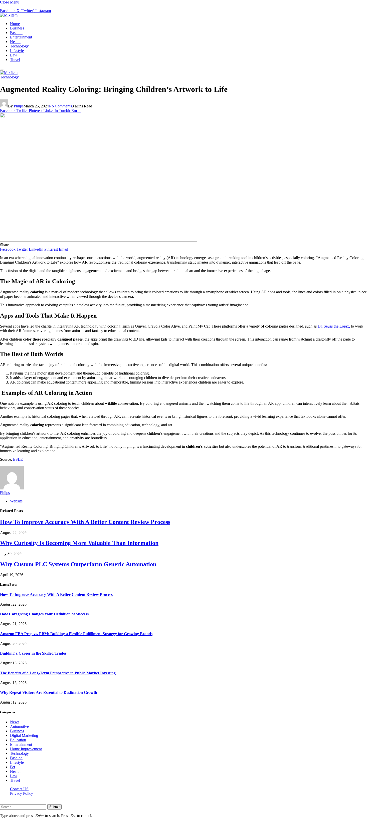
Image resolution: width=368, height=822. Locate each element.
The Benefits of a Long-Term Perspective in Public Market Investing (58, 673)
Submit (54, 807)
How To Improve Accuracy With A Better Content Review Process (85, 522)
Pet (12, 767)
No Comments (60, 106)
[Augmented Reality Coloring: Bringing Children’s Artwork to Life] (98, 240)
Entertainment (21, 37)
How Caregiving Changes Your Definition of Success (44, 614)
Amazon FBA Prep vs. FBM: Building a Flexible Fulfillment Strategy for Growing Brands (76, 634)
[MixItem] (9, 15)
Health (15, 41)
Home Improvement (26, 749)
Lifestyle (17, 50)
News (14, 722)
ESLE (18, 459)
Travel (15, 59)
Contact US (19, 789)
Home (15, 23)
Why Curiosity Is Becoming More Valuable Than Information (79, 543)
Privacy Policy (21, 793)
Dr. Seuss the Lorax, (334, 326)
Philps (19, 106)
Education (18, 740)
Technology (19, 46)
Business (17, 28)
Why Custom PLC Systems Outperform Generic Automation (78, 564)
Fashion (16, 32)
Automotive (19, 726)
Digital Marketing (24, 735)
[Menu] (2, 69)
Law (13, 55)
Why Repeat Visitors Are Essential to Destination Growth (48, 692)
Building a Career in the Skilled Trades (33, 653)
